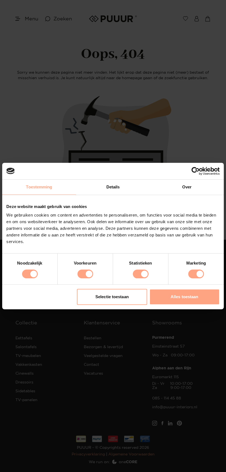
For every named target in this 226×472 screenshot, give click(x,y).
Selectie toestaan (112, 296)
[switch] (85, 274)
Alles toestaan (184, 296)
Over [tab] (187, 187)
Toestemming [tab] (39, 187)
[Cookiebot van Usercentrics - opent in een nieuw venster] (195, 171)
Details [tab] (113, 187)
